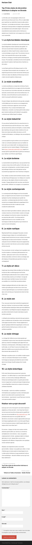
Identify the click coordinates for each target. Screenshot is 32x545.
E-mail (4, 517)
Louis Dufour (7, 13)
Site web (4, 523)
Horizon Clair (7, 2)
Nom (3, 510)
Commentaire (6, 487)
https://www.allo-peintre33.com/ (14, 149)
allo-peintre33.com (22, 414)
